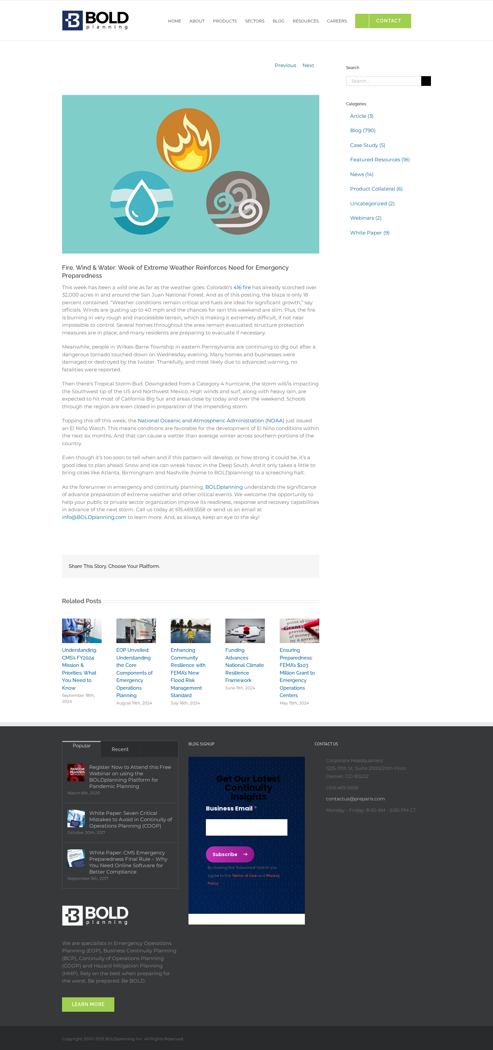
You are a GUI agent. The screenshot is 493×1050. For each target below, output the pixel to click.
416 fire (242, 287)
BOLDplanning (224, 487)
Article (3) (362, 116)
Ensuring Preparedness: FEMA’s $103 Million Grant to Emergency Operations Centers (297, 672)
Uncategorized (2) (372, 203)
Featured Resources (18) (380, 159)
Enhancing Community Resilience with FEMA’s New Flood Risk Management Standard (188, 672)
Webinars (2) (366, 218)
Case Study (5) (367, 145)
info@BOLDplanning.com (94, 517)
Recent (120, 749)
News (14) (362, 174)
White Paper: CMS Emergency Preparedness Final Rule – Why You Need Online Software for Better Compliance (128, 862)
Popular (82, 746)
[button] (421, 19)
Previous (285, 65)
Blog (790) (363, 130)
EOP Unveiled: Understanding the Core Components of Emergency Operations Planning (134, 672)
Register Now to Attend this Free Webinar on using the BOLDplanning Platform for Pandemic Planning (130, 776)
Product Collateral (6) (376, 189)
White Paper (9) (370, 232)
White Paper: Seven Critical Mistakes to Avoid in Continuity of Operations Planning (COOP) (130, 819)
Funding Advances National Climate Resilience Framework (244, 665)
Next (308, 65)
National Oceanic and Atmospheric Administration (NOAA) (211, 420)
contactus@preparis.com (355, 799)
